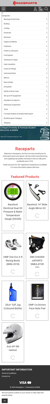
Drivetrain (7, 33)
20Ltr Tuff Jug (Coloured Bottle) (13, 306)
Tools (6, 109)
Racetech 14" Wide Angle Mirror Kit (37, 206)
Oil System (8, 87)
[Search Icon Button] (46, 9)
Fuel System (8, 55)
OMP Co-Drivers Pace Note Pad (37, 306)
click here (35, 167)
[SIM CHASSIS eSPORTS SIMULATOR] (37, 244)
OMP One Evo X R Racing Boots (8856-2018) (12, 261)
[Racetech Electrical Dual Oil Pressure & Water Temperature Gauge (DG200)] (13, 192)
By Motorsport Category (13, 118)
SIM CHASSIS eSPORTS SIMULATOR (37, 262)
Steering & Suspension (12, 105)
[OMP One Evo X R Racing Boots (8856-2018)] (13, 244)
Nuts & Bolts (8, 82)
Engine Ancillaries (10, 42)
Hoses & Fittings (10, 69)
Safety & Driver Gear (11, 91)
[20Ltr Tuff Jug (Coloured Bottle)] (13, 292)
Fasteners (7, 46)
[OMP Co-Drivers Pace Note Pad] (37, 292)
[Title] (25, 133)
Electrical (7, 37)
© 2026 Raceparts (17, 387)
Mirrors (6, 78)
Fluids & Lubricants (11, 51)
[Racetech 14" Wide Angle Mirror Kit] (37, 192)
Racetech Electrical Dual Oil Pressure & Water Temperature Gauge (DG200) (12, 211)
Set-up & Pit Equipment (12, 96)
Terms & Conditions (9, 373)
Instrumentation (10, 73)
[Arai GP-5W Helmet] (13, 334)
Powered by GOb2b (32, 387)
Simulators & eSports (12, 100)
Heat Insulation (9, 64)
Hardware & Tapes (11, 60)
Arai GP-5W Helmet (13, 348)
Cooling (6, 28)
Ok (5, 401)
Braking (7, 24)
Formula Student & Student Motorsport (18, 114)
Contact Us (6, 376)
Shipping (7, 123)
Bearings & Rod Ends (11, 19)
